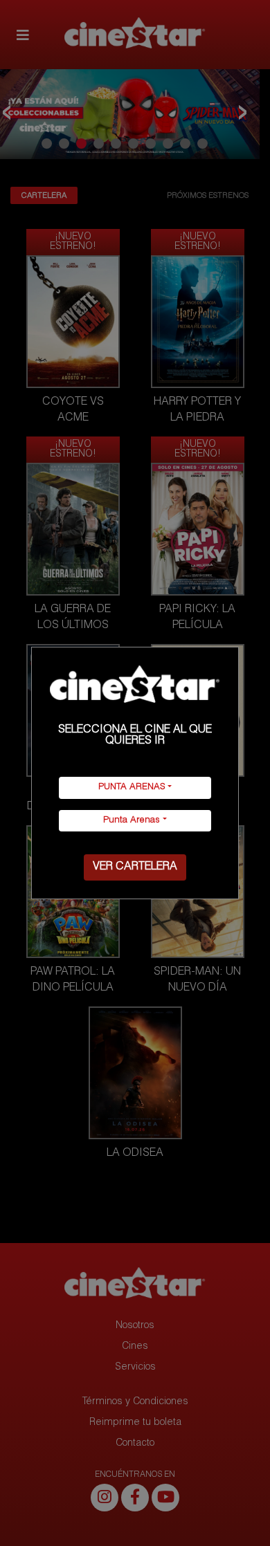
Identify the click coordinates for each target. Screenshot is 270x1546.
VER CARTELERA (135, 867)
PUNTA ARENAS (131, 787)
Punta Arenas (131, 820)
